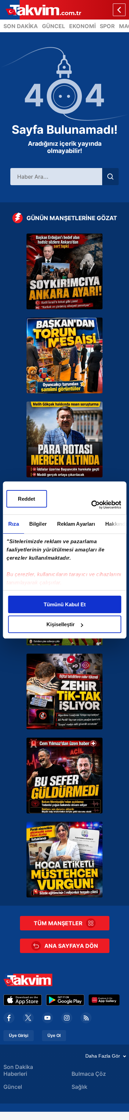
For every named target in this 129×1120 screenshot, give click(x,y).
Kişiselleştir (60, 624)
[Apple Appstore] (22, 999)
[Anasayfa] (119, 9)
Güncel (12, 1086)
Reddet (26, 499)
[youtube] (47, 1017)
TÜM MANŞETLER (58, 923)
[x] (28, 1017)
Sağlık (79, 1086)
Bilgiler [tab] (37, 524)
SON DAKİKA (20, 26)
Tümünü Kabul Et (65, 604)
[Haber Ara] (110, 176)
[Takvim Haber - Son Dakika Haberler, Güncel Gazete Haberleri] (40, 10)
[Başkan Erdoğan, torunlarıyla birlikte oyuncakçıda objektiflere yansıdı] (64, 355)
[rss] (86, 1017)
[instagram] (66, 1017)
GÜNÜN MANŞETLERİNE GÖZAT (71, 218)
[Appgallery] (104, 999)
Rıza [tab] (13, 524)
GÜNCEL (53, 26)
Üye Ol (54, 1035)
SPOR (107, 26)
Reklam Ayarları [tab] (76, 524)
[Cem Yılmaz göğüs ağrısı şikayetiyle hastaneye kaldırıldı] (64, 775)
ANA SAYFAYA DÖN (71, 945)
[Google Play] (65, 999)
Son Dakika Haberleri (18, 1070)
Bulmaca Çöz (89, 1073)
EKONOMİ (82, 26)
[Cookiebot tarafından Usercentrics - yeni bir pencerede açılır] (92, 504)
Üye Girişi (18, 1035)
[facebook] (8, 1017)
